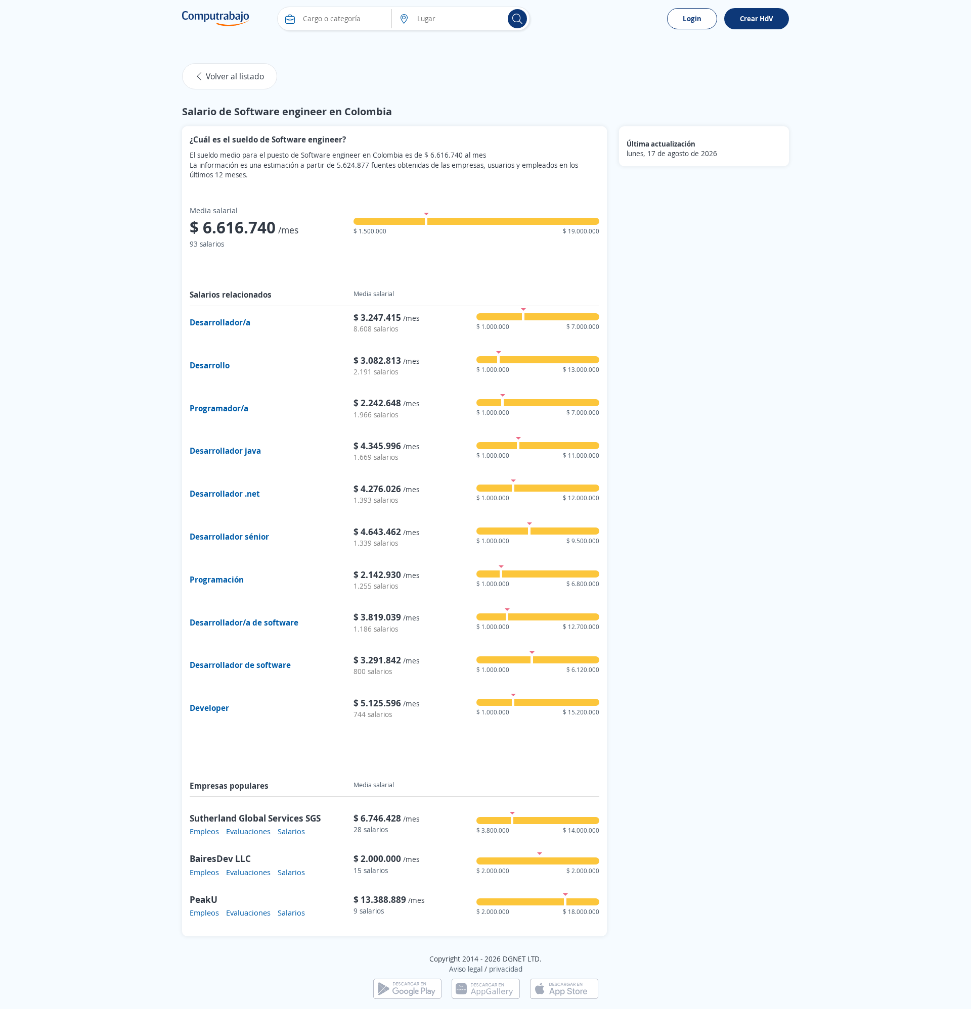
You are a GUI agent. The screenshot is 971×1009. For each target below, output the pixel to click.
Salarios (291, 831)
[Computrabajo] (215, 18)
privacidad (505, 969)
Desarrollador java (225, 450)
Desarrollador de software (240, 664)
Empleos (204, 831)
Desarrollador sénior (229, 536)
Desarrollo (210, 365)
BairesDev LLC (220, 858)
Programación (217, 579)
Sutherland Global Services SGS (255, 818)
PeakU (203, 899)
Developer (209, 707)
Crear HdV (756, 18)
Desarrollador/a (220, 322)
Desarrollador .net (225, 493)
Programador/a (219, 408)
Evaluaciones (248, 831)
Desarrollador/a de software (244, 622)
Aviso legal (465, 969)
